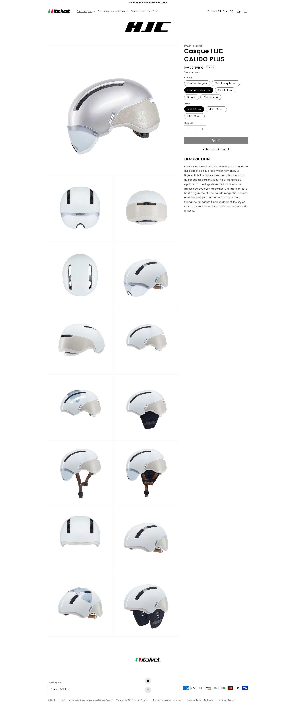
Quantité (188, 123)
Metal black (225, 90)
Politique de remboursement (167, 700)
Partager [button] (192, 220)
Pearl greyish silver (198, 90)
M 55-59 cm (216, 109)
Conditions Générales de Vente (131, 700)
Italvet (62, 700)
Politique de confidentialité (200, 700)
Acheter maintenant (216, 149)
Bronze (191, 97)
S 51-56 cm (195, 109)
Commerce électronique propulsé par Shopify (91, 700)
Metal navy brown (226, 83)
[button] (86, 11)
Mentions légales (227, 700)
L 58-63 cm (194, 116)
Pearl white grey (197, 83)
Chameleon (211, 97)
